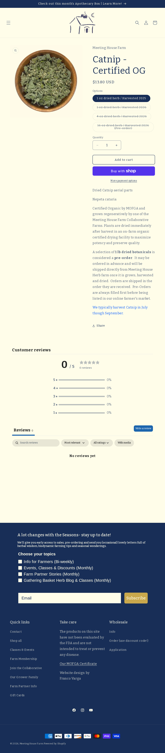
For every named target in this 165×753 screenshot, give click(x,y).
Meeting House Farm (31, 743)
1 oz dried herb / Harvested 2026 (124, 108)
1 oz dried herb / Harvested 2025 (121, 98)
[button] (8, 22)
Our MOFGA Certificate (78, 664)
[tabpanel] (82, 469)
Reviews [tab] (23, 430)
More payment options (123, 180)
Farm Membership (23, 659)
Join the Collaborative (26, 668)
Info (112, 631)
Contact (16, 631)
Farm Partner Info (23, 686)
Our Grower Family (24, 677)
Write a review (143, 428)
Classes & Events (22, 650)
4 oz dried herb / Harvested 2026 (124, 117)
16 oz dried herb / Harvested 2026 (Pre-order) (123, 128)
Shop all (16, 641)
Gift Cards (17, 695)
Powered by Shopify (55, 743)
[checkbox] (124, 443)
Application (118, 650)
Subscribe (136, 598)
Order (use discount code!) (128, 641)
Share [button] (101, 325)
